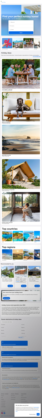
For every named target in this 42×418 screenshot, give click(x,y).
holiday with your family (15, 387)
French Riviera (35, 378)
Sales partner (13, 399)
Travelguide (3, 404)
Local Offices (3, 401)
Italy (21, 378)
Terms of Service (23, 397)
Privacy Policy (23, 399)
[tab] (7, 322)
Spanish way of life (6, 379)
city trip (7, 387)
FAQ (2, 397)
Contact (2, 399)
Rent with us (13, 395)
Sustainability (3, 406)
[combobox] (21, 22)
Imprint (22, 395)
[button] (21, 26)
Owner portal (13, 397)
